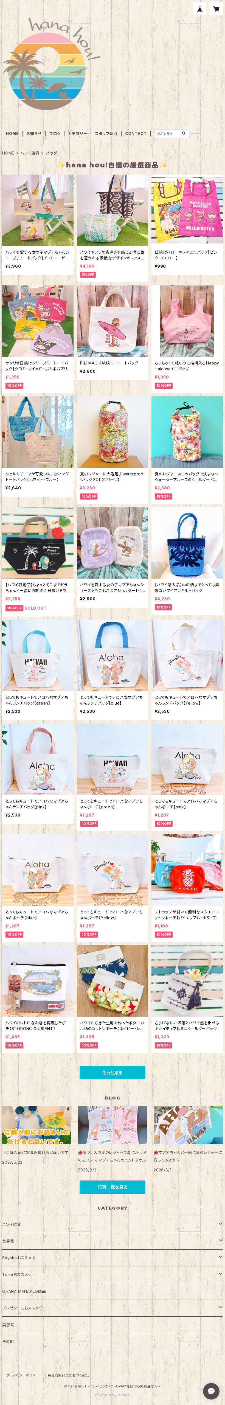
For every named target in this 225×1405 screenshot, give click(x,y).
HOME (12, 133)
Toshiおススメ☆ (17, 1274)
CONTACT (136, 133)
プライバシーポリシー (23, 1375)
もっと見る (112, 1072)
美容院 (8, 1324)
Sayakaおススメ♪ (19, 1257)
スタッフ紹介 (106, 133)
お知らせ (34, 133)
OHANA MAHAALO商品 (24, 1291)
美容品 (8, 1241)
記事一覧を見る (112, 1187)
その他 (8, 1341)
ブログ (55, 133)
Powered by (106, 1395)
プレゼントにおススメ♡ (22, 1308)
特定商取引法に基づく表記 (68, 1375)
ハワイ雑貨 (30, 153)
